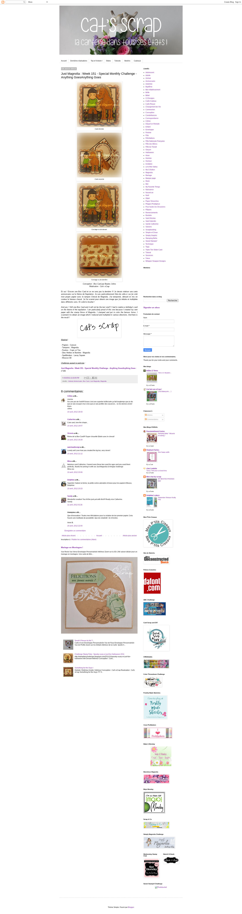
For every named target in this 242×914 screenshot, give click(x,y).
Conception (150, 113)
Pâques (148, 210)
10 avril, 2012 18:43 (74, 412)
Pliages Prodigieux (153, 204)
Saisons (149, 227)
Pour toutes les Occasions (155, 207)
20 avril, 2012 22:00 (74, 526)
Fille (147, 135)
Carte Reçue (150, 104)
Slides (108, 61)
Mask (148, 181)
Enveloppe (150, 130)
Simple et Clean (152, 232)
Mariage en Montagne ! (72, 547)
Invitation (149, 164)
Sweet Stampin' (151, 241)
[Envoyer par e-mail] (85, 377)
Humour (149, 161)
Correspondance (152, 118)
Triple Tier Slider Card (154, 250)
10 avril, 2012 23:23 (74, 489)
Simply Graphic (151, 235)
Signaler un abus (151, 307)
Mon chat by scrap (153, 477)
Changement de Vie (153, 107)
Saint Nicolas (151, 218)
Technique (149, 244)
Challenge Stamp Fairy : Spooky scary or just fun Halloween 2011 (99, 654)
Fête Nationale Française (155, 141)
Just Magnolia (95, 381)
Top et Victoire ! (96, 61)
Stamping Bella (151, 238)
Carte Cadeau (151, 101)
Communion (150, 110)
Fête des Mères (151, 144)
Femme (148, 133)
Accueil (64, 61)
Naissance (150, 190)
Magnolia (103, 381)
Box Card (86, 381)
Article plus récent (68, 536)
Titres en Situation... (164, 373)
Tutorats (117, 61)
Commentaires (152, 419)
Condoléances (151, 115)
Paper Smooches (152, 201)
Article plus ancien (130, 536)
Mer (147, 184)
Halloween (150, 152)
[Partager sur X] (90, 377)
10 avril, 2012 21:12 (74, 454)
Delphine (70, 480)
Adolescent (150, 72)
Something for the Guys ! (84, 668)
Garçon (148, 150)
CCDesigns (150, 98)
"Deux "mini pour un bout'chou (156, 470)
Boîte (147, 92)
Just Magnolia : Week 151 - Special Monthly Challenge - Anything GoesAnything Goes (98, 368)
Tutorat (148, 253)
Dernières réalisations (78, 61)
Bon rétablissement (153, 90)
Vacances (149, 255)
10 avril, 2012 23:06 (74, 472)
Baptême (149, 87)
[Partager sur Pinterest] (96, 377)
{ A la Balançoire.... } (164, 391)
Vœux (148, 258)
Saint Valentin (151, 221)
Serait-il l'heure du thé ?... (84, 641)
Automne (149, 84)
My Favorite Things (153, 187)
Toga (147, 247)
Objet (148, 198)
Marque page (151, 178)
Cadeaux (137, 61)
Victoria (70, 433)
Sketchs (127, 61)
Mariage (149, 175)
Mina (69, 461)
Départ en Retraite (153, 124)
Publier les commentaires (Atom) (84, 540)
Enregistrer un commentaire (75, 531)
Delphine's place (153, 495)
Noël (147, 195)
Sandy (69, 496)
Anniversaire (78, 381)
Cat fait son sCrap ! (154, 389)
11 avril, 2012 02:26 (74, 505)
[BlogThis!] (88, 377)
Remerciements (152, 213)
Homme (149, 158)
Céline (69, 396)
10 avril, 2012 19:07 (74, 426)
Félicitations (150, 138)
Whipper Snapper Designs (156, 261)
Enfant (148, 127)
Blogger (131, 907)
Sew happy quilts (163, 452)
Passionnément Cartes (155, 431)
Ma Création (150, 170)
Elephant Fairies (152, 450)
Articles (150, 415)
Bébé (148, 95)
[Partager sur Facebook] (93, 377)
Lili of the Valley (151, 167)
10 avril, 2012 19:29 (74, 440)
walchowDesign (73, 447)
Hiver (148, 155)
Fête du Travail (151, 147)
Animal (70, 381)
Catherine (71, 419)
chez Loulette (151, 468)
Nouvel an (149, 193)
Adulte (148, 75)
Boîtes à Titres (152, 371)
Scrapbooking (151, 230)
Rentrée (149, 215)
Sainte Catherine (152, 224)
